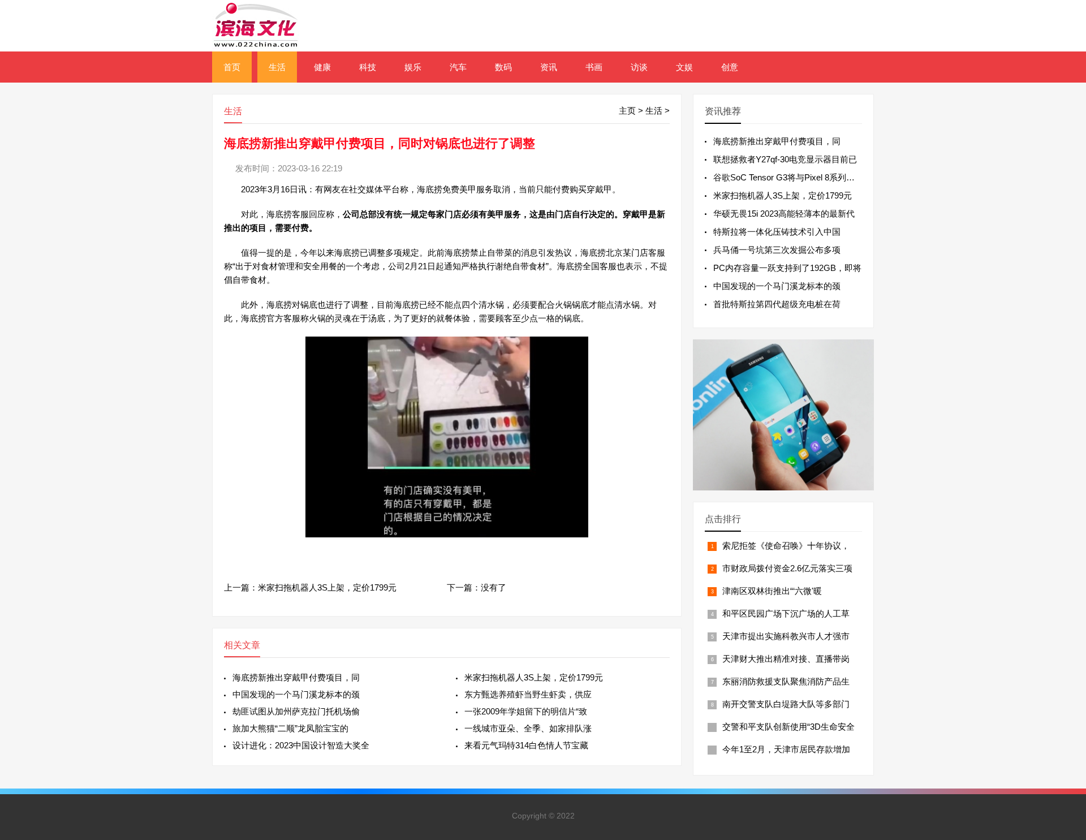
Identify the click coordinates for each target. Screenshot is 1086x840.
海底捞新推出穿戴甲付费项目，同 (296, 677)
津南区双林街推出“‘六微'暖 (772, 591)
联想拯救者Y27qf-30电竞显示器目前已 (785, 159)
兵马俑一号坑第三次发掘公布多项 (777, 250)
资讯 (548, 67)
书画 (593, 67)
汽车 (458, 67)
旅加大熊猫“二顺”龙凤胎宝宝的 (290, 728)
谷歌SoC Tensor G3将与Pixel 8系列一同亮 (792, 177)
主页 (627, 110)
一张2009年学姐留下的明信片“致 (525, 711)
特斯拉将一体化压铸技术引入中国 (777, 231)
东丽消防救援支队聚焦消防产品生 (786, 681)
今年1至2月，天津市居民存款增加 (786, 749)
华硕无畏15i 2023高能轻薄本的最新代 (784, 213)
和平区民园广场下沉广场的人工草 (786, 613)
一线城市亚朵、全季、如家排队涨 (528, 728)
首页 (231, 67)
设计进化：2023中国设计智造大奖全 (300, 745)
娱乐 (412, 67)
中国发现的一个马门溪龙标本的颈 (296, 694)
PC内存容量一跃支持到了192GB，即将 (787, 268)
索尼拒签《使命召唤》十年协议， (786, 545)
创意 (729, 67)
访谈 (639, 67)
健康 (322, 67)
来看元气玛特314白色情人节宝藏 (526, 745)
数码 (503, 67)
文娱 (684, 67)
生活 (277, 67)
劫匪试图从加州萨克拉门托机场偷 (296, 711)
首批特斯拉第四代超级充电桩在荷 (777, 304)
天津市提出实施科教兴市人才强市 (786, 636)
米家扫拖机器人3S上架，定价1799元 (327, 587)
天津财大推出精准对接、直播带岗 (786, 659)
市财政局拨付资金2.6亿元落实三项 (787, 568)
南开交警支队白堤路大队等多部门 (786, 704)
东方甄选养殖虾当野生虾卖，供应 (528, 694)
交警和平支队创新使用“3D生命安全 (788, 726)
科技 (367, 67)
